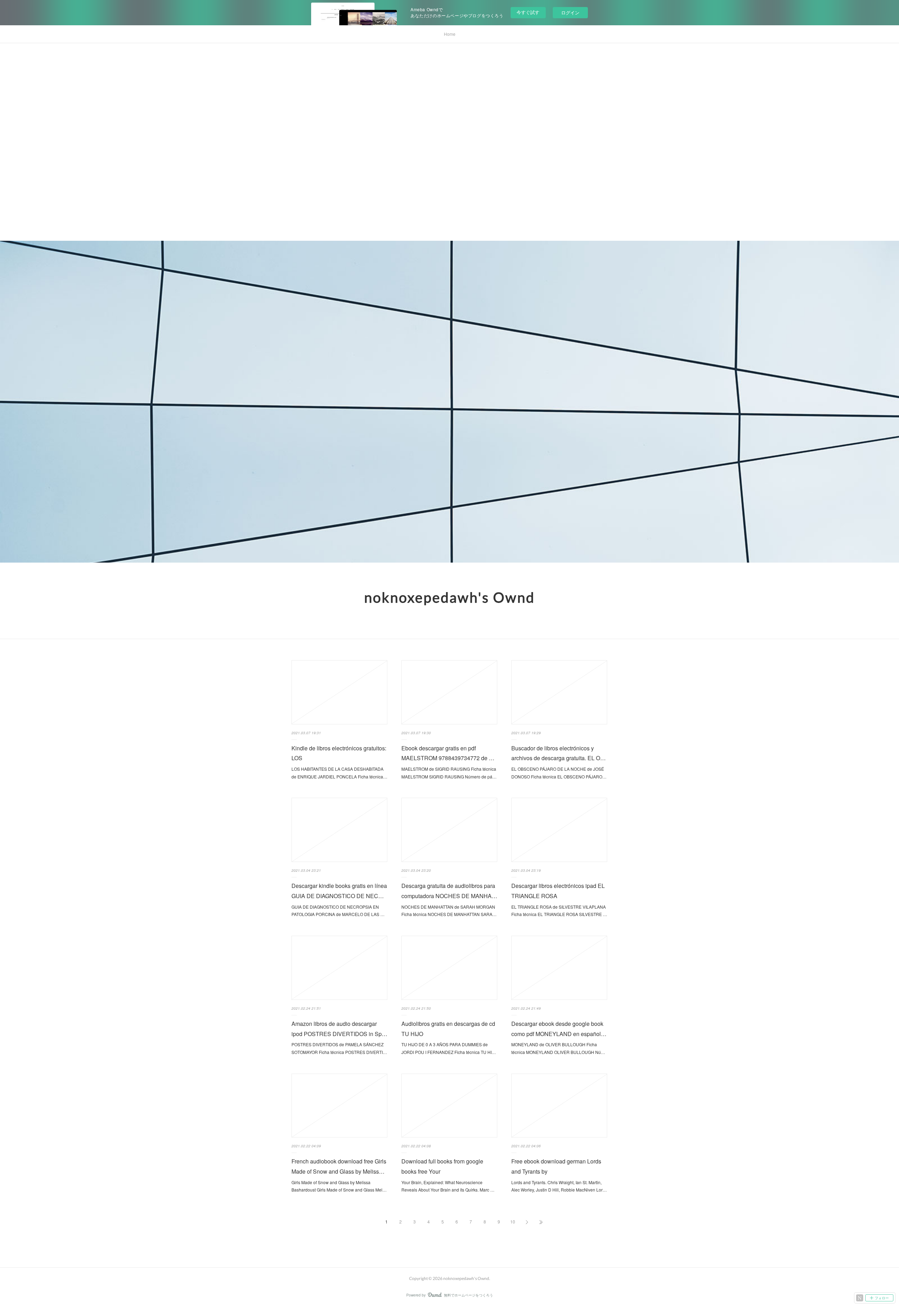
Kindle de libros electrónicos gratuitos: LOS (338, 753)
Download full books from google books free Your (442, 1166)
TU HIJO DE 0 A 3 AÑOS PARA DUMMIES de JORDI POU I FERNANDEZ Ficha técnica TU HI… (448, 1048)
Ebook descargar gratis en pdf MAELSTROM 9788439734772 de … (447, 753)
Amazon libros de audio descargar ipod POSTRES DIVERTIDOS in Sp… (339, 1029)
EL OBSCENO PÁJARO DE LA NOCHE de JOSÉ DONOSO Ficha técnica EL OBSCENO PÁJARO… (558, 772)
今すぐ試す (528, 12)
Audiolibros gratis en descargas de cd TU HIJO (448, 1029)
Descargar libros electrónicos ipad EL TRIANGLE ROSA (558, 891)
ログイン (570, 12)
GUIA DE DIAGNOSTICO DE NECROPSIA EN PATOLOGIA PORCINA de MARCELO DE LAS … (338, 910)
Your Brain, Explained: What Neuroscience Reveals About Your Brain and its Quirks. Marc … (447, 1186)
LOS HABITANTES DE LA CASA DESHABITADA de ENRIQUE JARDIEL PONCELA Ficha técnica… (339, 772)
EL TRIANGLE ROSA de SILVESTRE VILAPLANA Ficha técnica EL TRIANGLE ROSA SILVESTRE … (559, 910)
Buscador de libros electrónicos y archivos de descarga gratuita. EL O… (558, 753)
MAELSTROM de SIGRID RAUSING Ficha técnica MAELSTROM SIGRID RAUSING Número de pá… (449, 772)
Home (449, 34)
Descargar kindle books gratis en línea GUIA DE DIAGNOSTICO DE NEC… (339, 891)
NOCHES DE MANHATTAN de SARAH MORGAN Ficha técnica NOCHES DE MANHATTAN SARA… (449, 910)
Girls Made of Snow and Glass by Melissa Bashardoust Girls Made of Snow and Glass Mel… (339, 1186)
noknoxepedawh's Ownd (449, 597)
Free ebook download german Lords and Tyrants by (556, 1166)
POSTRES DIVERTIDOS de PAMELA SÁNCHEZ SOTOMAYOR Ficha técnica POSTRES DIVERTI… (339, 1048)
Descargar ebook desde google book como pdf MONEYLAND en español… (558, 1029)
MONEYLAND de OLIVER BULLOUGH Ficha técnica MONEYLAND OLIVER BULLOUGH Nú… (558, 1048)
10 (512, 1222)
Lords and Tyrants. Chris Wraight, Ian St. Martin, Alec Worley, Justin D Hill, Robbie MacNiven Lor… (559, 1186)
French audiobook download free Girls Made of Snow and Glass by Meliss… (338, 1166)
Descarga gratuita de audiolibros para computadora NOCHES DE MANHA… (449, 891)
